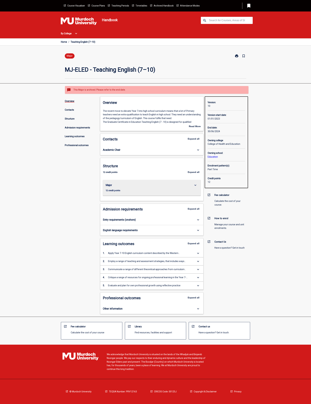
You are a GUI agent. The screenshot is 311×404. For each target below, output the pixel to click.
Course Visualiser (76, 5)
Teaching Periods (120, 5)
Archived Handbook (164, 5)
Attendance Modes (190, 5)
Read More (195, 126)
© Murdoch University (80, 391)
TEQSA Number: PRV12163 (123, 391)
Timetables (141, 5)
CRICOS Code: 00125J (165, 391)
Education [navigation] (213, 156)
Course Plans (98, 5)
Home (64, 42)
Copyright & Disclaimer (205, 391)
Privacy (238, 391)
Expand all (193, 138)
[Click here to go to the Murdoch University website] (79, 21)
